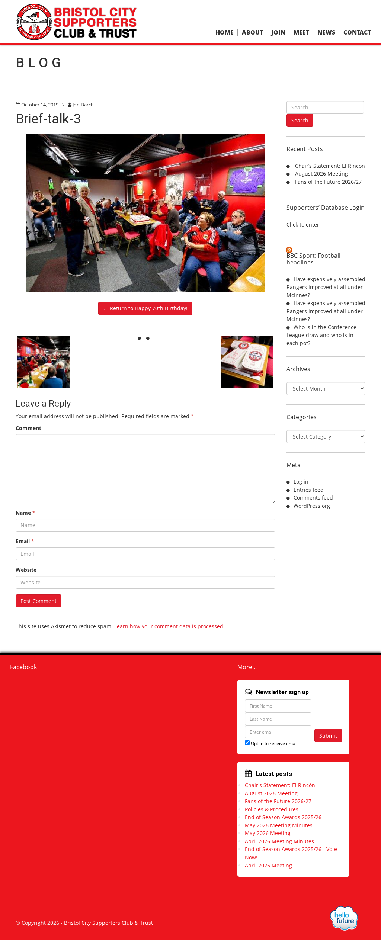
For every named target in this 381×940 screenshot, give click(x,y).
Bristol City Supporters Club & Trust (108, 922)
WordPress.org (312, 505)
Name (25, 512)
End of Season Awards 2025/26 (283, 817)
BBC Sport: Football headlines (313, 258)
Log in (301, 481)
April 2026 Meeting (268, 865)
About (252, 32)
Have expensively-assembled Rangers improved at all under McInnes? (325, 287)
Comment (28, 427)
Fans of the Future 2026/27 (328, 181)
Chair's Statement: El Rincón (280, 785)
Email (25, 541)
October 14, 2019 (39, 104)
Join (278, 32)
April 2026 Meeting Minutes (279, 841)
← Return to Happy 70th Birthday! (145, 308)
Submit (328, 735)
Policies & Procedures (271, 809)
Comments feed (313, 497)
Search (299, 120)
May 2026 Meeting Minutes (279, 825)
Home (224, 32)
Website (26, 569)
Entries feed (309, 489)
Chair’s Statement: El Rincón (330, 165)
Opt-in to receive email (274, 743)
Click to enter (302, 224)
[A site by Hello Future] (344, 918)
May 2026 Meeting (268, 833)
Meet (301, 32)
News (326, 32)
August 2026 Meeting (321, 173)
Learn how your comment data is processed (168, 626)
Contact (357, 32)
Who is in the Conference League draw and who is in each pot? (321, 335)
